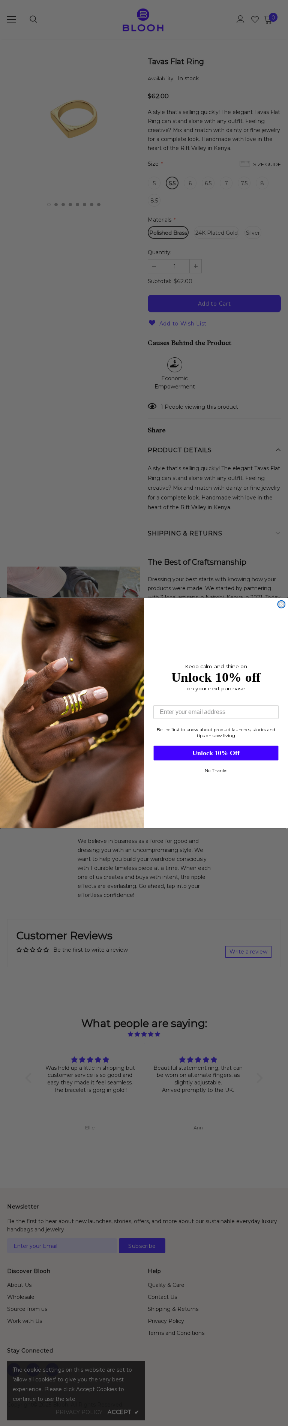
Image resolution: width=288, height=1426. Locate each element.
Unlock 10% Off (215, 753)
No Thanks (216, 770)
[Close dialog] (281, 604)
